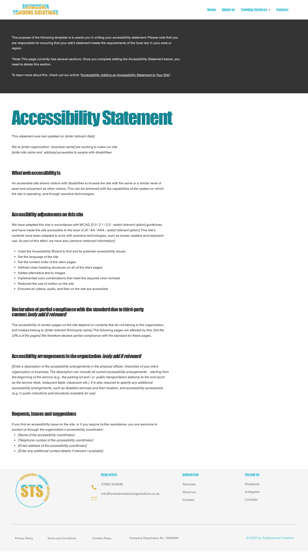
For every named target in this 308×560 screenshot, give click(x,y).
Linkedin (251, 500)
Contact (188, 500)
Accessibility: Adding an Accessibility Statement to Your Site (125, 75)
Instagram (252, 492)
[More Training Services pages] (269, 10)
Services (188, 484)
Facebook (252, 484)
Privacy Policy (24, 538)
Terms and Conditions (61, 538)
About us (189, 492)
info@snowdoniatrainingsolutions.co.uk (130, 494)
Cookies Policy (101, 538)
